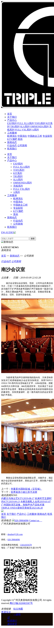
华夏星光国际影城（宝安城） (26, 489)
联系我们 (12, 148)
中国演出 (22, 136)
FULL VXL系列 (23, 129)
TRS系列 (15, 126)
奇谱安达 (6, 612)
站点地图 (18, 609)
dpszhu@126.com (15, 534)
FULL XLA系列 (25, 123)
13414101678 (26, 545)
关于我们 (12, 117)
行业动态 (12, 145)
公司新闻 (22, 145)
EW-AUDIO (7, 232)
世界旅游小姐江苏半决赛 (24, 492)
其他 (20, 139)
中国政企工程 (35, 136)
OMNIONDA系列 (39, 126)
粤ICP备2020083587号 (21, 603)
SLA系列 (25, 126)
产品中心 (12, 120)
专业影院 (47, 136)
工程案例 (12, 133)
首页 (9, 114)
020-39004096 (21, 520)
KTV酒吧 (12, 139)
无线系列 (18, 186)
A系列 (35, 129)
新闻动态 (12, 142)
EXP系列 (12, 123)
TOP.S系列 (39, 123)
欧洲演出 (12, 136)
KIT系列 (17, 173)
